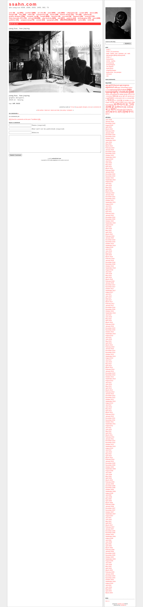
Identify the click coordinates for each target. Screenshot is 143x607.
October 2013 (109, 377)
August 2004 (109, 583)
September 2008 (110, 491)
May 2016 (108, 319)
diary (21, 14)
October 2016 (109, 311)
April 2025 (108, 127)
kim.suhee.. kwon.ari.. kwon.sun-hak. (48, 110)
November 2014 (110, 352)
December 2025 (110, 123)
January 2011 (109, 439)
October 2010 (109, 444)
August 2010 (109, 448)
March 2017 (109, 302)
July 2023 (108, 161)
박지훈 (129, 98)
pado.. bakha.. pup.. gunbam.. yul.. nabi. (118, 53)
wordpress (123, 605)
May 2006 (108, 544)
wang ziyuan (124, 94)
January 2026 (109, 121)
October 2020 (109, 221)
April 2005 (108, 568)
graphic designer (15, 16)
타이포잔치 (109, 105)
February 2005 (109, 572)
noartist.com (120, 603)
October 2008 (109, 489)
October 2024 (109, 138)
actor (11, 13)
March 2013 (109, 390)
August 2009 (109, 471)
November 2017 (110, 287)
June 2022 (108, 185)
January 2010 (109, 461)
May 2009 (108, 476)
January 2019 (109, 260)
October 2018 (109, 266)
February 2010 (109, 459)
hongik (42, 16)
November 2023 (110, 153)
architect (28, 13)
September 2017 (110, 290)
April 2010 (108, 456)
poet (94, 18)
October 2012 (109, 399)
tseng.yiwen (110, 59)
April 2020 (108, 232)
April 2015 (108, 343)
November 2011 (110, 420)
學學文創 (115, 96)
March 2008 (109, 503)
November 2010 (110, 442)
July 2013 (108, 382)
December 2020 (110, 217)
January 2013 (109, 394)
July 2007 (108, 517)
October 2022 (109, 178)
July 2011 (108, 427)
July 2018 (108, 272)
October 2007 (109, 512)
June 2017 (108, 296)
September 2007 (110, 514)
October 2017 (109, 288)
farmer (52, 14)
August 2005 (109, 561)
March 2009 (109, 480)
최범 (133, 102)
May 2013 (108, 386)
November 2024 (110, 136)
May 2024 (108, 144)
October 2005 (109, 557)
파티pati (120, 110)
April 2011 (108, 433)
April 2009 (108, 478)
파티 (113, 109)
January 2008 (109, 506)
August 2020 (109, 225)
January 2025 (109, 133)
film (77, 14)
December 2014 (110, 350)
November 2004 (110, 578)
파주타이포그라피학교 (119, 108)
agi (18, 13)
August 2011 (109, 425)
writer (89, 20)
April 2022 (108, 189)
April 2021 (108, 211)
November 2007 (110, 510)
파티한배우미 (126, 111)
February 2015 (109, 347)
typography (51, 20)
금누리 (125, 96)
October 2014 (109, 354)
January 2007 (109, 529)
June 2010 (108, 452)
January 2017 (109, 305)
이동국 (117, 102)
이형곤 (130, 102)
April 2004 (108, 591)
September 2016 (110, 313)
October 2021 (109, 200)
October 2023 (109, 155)
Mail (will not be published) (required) (48, 129)
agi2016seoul (113, 85)
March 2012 (109, 412)
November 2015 (110, 330)
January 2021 (109, 215)
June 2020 (108, 228)
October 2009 (109, 467)
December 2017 (110, 285)
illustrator (54, 16)
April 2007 (108, 523)
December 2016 (110, 307)
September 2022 (110, 180)
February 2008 (109, 504)
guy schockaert (123, 87)
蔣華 (14, 103)
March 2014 (109, 367)
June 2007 (108, 519)
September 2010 (110, 446)
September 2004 (110, 581)
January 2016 (109, 326)
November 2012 (110, 397)
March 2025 (109, 129)
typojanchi (116, 94)
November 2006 (110, 532)
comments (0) (97, 107)
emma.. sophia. (111, 61)
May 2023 (108, 165)
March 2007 (109, 525)
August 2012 (109, 403)
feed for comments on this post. (20, 119)
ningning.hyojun (111, 70)
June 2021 (108, 208)
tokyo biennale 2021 (16, 18)
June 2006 (108, 542)
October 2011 (109, 422)
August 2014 (109, 358)
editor (30, 14)
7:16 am (72, 107)
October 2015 (109, 332)
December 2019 (110, 240)
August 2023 (109, 159)
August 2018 (109, 270)
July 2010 (108, 450)
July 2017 (108, 294)
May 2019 (108, 253)
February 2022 (109, 193)
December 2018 (110, 262)
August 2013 (109, 380)
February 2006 (109, 549)
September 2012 (110, 401)
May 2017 (108, 298)
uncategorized (67, 20)
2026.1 (108, 50)
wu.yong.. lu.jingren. (67, 110)
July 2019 (108, 249)
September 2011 (110, 424)
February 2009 (109, 482)
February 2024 (109, 148)
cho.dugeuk (109, 66)
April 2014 (108, 365)
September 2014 (110, 356)
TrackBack (36, 119)
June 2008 (108, 497)
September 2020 (110, 223)
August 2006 (109, 538)
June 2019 (108, 251)
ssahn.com (23, 4)
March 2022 (109, 191)
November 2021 (110, 198)
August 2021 (109, 204)
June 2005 (108, 564)
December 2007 (110, 508)
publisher (12, 20)
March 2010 (109, 457)
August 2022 (109, 181)
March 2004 (109, 593)
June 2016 (108, 317)
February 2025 (109, 131)
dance (92, 13)
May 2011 (108, 431)
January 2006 (109, 551)
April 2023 (108, 166)
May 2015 (108, 341)
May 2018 (108, 275)
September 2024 (110, 140)
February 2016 (109, 324)
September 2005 (110, 559)
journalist (65, 16)
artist (49, 13)
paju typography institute (118, 90)
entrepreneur (41, 14)
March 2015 (109, 345)
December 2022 (110, 174)
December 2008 (110, 486)
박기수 (125, 98)
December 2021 (110, 196)
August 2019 (109, 247)
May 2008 (108, 499)
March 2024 (109, 146)
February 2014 (109, 369)
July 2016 (108, 315)
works (80, 20)
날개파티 (110, 98)
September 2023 (110, 157)
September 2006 (110, 536)
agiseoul (109, 87)
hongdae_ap (31, 16)
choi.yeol (109, 74)
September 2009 (110, 469)
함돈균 (107, 114)
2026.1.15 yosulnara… (113, 51)
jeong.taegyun (110, 64)
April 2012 (108, 411)
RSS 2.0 (107, 601)
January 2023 (109, 172)
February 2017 (109, 303)
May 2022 (108, 187)
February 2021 (109, 213)
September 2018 (110, 268)
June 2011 (108, 429)
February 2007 (109, 527)
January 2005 (109, 574)
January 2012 (109, 416)
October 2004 (109, 579)
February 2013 (109, 392)
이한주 (126, 102)
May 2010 (108, 454)
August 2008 (109, 493)
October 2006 (109, 534)
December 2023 (110, 151)
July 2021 (108, 206)
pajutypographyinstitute (118, 90)
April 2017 (108, 300)
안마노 (132, 100)
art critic (40, 13)
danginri (12, 14)
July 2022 (108, 183)
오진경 (111, 102)
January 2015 (109, 348)
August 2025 (109, 125)
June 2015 (108, 339)
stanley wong (109, 94)
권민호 (120, 96)
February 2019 (109, 258)
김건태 (130, 96)
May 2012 (108, 409)
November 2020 (110, 219)
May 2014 (108, 364)
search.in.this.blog (110, 41)
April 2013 (108, 388)
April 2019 (108, 255)
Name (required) (39, 125)
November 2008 (110, 487)
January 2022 (109, 195)
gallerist (86, 14)
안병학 (107, 102)
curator (81, 13)
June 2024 (108, 142)
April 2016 (108, 320)
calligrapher (71, 13)
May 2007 (108, 521)
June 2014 (108, 362)
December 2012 (110, 395)
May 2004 (108, 589)
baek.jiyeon (109, 68)
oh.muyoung (110, 63)
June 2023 (108, 163)
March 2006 (109, 548)
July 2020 (108, 227)
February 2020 (109, 236)
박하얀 (110, 100)
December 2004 (110, 576)
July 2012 (108, 405)
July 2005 (108, 563)
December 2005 (110, 553)
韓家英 (18, 103)
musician (88, 16)
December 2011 (110, 418)
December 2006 (110, 531)
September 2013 (110, 379)
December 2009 (110, 463)
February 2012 (109, 414)
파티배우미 (111, 111)
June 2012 (108, 407)
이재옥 (121, 102)
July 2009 (108, 472)
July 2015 (108, 337)
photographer (82, 18)
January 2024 (109, 150)
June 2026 (108, 119)
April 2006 (108, 546)
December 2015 (110, 328)
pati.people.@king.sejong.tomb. (115, 55)
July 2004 (108, 585)
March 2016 (109, 322)
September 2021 (110, 202)
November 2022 (110, 176)
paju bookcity (47, 18)
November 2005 (110, 555)
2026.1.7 (109, 57)
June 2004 (108, 587)
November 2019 (110, 242)
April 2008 (108, 501)
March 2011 (109, 435)
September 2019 (110, 245)
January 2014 (109, 371)
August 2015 (109, 335)
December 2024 (110, 134)
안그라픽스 (126, 100)
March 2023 (109, 168)
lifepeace (76, 16)
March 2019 (109, 257)
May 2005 (108, 566)
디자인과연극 (119, 98)
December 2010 (110, 440)
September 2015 (110, 334)
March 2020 (109, 234)
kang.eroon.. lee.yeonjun (113, 72)
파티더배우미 (127, 110)
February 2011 (109, 437)
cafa (58, 13)
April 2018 (108, 277)
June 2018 (108, 273)
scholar (38, 20)
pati (59, 18)
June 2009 (108, 474)
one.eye (31, 18)
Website (35, 132)
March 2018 (109, 279)
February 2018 (109, 281)
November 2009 (110, 465)
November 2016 (110, 309)
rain (107, 76)
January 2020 (109, 238)
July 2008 (108, 495)
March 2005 (109, 570)
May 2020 (108, 230)
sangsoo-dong (26, 20)
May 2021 (108, 210)
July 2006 (108, 540)
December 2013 (110, 373)
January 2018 (109, 283)
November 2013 (110, 375)
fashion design (65, 14)
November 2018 (110, 264)
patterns (70, 18)
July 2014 (108, 360)
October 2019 (109, 243)
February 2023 (109, 170)
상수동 (119, 100)
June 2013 (108, 384)
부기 (115, 100)
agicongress (124, 85)
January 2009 (109, 484)
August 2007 (109, 516)
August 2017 (109, 292)
